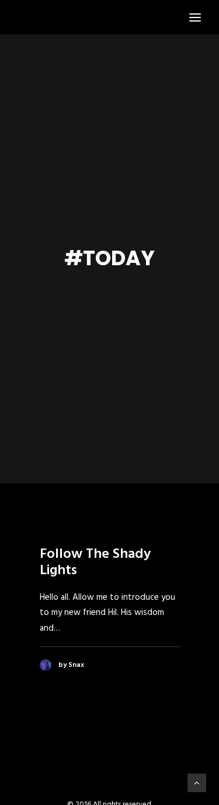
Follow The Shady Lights (95, 562)
